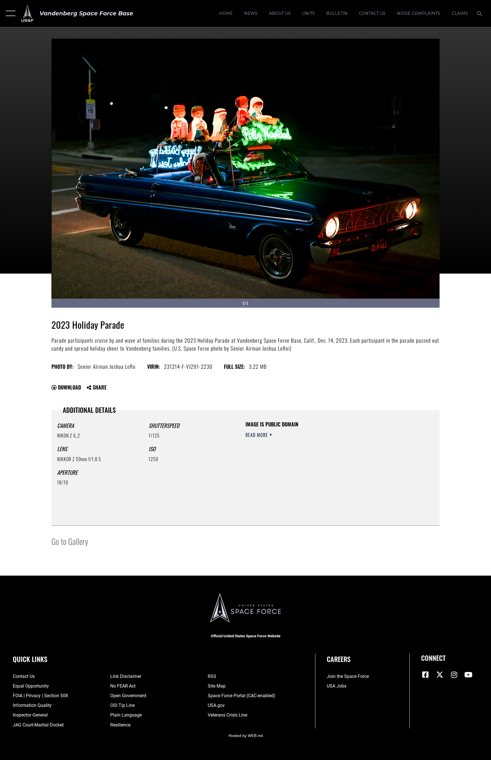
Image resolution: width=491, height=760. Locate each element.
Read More (257, 435)
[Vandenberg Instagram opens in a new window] (454, 675)
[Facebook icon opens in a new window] (425, 675)
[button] (9, 13)
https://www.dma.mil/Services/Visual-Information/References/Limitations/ (312, 471)
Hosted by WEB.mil (245, 735)
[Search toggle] (480, 13)
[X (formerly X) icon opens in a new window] (440, 675)
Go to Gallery (69, 541)
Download (69, 387)
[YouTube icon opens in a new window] (468, 675)
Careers (339, 659)
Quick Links (30, 659)
